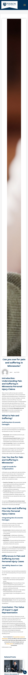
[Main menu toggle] (25, 5)
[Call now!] (25, 672)
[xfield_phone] (9, 643)
